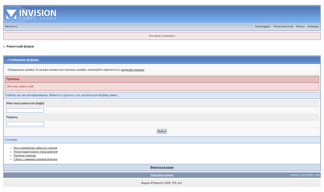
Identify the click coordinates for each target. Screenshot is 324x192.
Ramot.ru (11, 26)
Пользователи (283, 26)
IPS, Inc (177, 182)
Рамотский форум (20, 46)
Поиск (300, 26)
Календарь (262, 26)
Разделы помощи (25, 155)
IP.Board (156, 182)
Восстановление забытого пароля (35, 147)
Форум (145, 182)
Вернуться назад (162, 167)
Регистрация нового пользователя (36, 151)
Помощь (313, 26)
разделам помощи (132, 69)
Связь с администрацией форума (35, 159)
